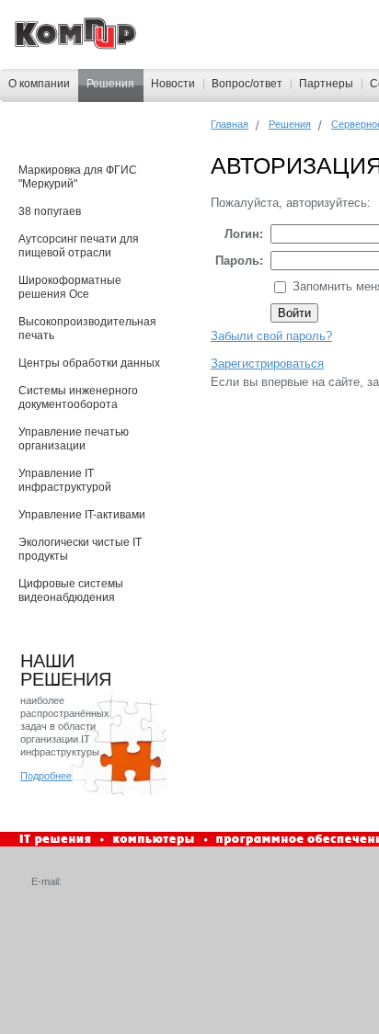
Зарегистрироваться (267, 363)
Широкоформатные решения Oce (69, 287)
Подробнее (46, 775)
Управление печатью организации (73, 439)
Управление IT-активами (81, 514)
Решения (110, 83)
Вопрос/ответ (247, 83)
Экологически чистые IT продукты (80, 549)
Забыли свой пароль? (271, 336)
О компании (39, 83)
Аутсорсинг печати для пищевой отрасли (78, 246)
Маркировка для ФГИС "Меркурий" (77, 177)
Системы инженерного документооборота (78, 397)
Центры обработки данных (89, 363)
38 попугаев (49, 211)
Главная (229, 124)
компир (75, 33)
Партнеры (326, 83)
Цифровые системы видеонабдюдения (70, 590)
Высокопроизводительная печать (87, 328)
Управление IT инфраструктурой (64, 480)
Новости (173, 83)
